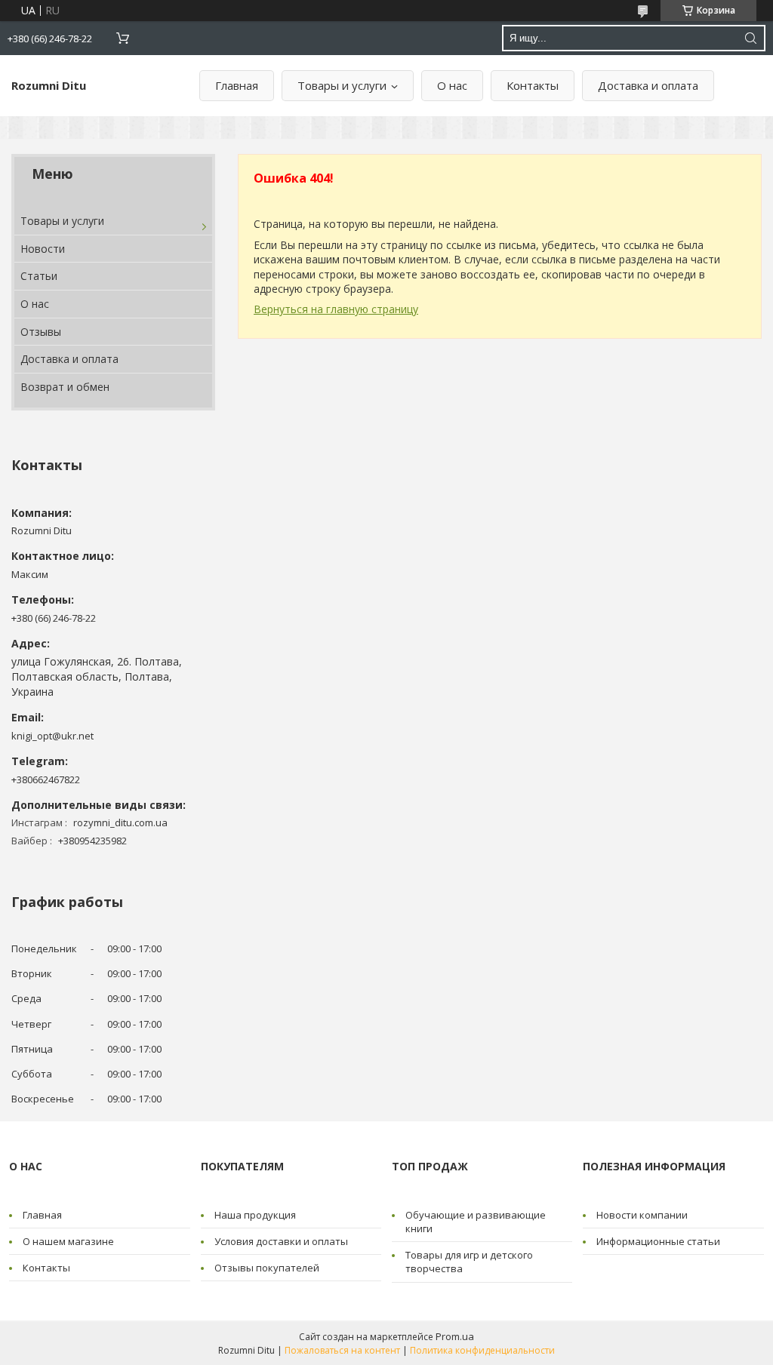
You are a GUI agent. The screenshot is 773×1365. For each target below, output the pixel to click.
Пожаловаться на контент (342, 1350)
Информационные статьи (658, 1241)
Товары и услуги (341, 85)
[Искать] (750, 38)
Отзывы (40, 331)
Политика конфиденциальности (482, 1350)
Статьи (38, 276)
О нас (452, 85)
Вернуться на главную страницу (336, 309)
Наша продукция (255, 1215)
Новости (42, 248)
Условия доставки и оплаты (281, 1241)
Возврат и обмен (64, 387)
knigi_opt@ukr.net (52, 735)
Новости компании (642, 1215)
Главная (236, 85)
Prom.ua (455, 1336)
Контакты (533, 85)
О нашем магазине (68, 1241)
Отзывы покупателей (266, 1267)
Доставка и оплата (648, 85)
